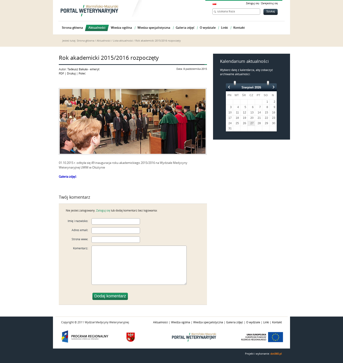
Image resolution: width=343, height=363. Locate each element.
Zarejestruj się (269, 3)
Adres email (79, 230)
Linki (266, 322)
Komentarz (80, 248)
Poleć (82, 73)
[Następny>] (273, 87)
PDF (61, 73)
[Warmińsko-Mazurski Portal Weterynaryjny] (89, 10)
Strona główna (85, 40)
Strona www (79, 239)
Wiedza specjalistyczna (208, 322)
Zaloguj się (252, 3)
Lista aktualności (123, 40)
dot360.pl (276, 353)
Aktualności (104, 40)
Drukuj (71, 73)
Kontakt (277, 322)
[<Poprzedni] (229, 87)
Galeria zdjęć (234, 322)
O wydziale (253, 322)
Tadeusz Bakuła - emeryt (83, 69)
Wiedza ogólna (180, 322)
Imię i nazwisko (77, 221)
